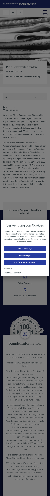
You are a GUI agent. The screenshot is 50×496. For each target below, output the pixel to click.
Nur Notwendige (25, 248)
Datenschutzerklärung (12, 273)
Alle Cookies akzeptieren (25, 262)
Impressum (8, 269)
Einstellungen (25, 255)
